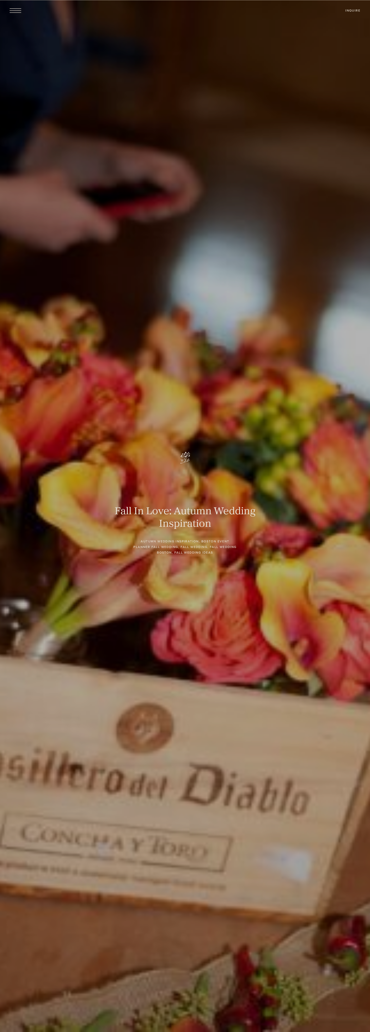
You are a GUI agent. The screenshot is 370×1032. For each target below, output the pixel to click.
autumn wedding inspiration (170, 541)
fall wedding (194, 547)
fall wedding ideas (193, 552)
